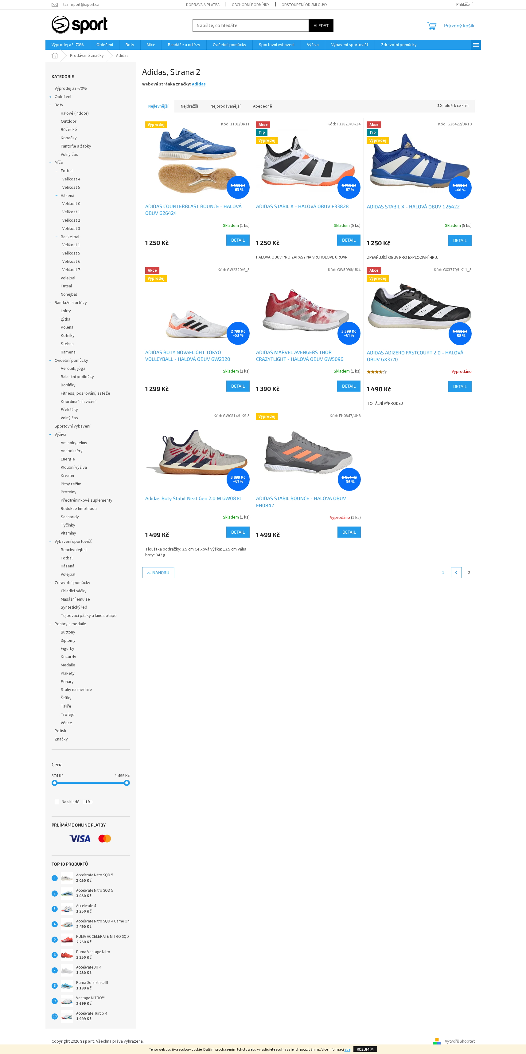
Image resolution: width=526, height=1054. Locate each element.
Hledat (321, 25)
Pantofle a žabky (76, 146)
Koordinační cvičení (78, 402)
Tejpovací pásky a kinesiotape (89, 616)
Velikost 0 (71, 204)
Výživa (60, 435)
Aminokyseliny (74, 443)
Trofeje (68, 715)
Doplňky (68, 385)
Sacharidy (70, 517)
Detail (238, 240)
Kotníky (68, 336)
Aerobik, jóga (73, 368)
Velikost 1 (71, 212)
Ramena (68, 352)
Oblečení (63, 97)
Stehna (67, 344)
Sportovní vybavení (72, 426)
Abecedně (262, 106)
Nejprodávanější (225, 106)
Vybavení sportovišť (73, 542)
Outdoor (68, 121)
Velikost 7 (71, 270)
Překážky (69, 410)
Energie (68, 459)
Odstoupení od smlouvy (304, 5)
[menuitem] (67, 45)
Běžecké (69, 130)
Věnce (66, 723)
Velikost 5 (71, 187)
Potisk (60, 731)
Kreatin (67, 476)
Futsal (66, 286)
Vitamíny (68, 533)
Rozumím (365, 1049)
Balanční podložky (77, 377)
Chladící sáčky (74, 591)
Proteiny (68, 492)
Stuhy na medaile (76, 690)
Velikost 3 (71, 229)
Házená (67, 196)
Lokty (66, 311)
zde (347, 1049)
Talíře (66, 706)
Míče (59, 163)
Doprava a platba (203, 5)
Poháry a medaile (70, 624)
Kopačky (69, 138)
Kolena (67, 327)
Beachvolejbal (74, 550)
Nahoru (160, 572)
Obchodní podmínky (250, 5)
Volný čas (69, 155)
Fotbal (66, 171)
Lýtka (65, 319)
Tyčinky (68, 525)
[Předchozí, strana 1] (456, 572)
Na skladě (76, 802)
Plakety (68, 673)
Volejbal (68, 278)
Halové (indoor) (75, 113)
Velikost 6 (71, 262)
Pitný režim (71, 484)
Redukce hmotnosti (79, 509)
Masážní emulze (75, 599)
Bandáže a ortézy (71, 303)
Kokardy (68, 657)
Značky (61, 739)
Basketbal (70, 237)
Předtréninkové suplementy (86, 500)
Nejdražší (189, 106)
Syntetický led (74, 607)
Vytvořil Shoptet (460, 1041)
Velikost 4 (71, 179)
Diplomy (68, 641)
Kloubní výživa (74, 467)
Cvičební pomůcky (71, 360)
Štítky (66, 698)
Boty (59, 105)
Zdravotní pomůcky (72, 583)
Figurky (67, 648)
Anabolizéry (72, 451)
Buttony (68, 632)
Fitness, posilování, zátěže (85, 393)
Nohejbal (69, 294)
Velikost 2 (71, 220)
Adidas (199, 84)
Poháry (67, 682)
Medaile (68, 665)
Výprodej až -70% (71, 88)
